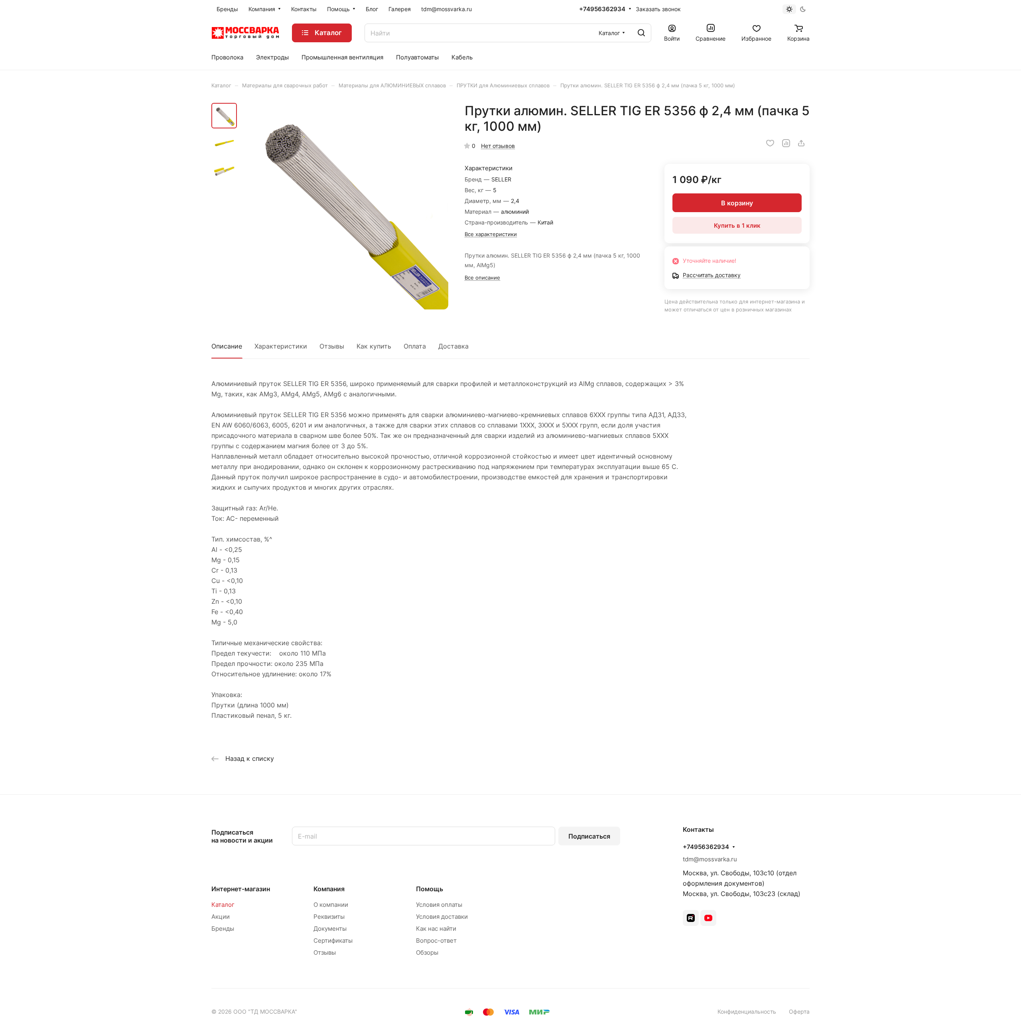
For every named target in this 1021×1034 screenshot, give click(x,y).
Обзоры (427, 952)
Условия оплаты (439, 904)
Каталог (223, 904)
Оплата (415, 346)
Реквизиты (329, 916)
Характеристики (280, 346)
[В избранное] (770, 143)
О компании (330, 904)
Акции (220, 916)
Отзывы (331, 346)
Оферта (799, 1011)
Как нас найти (436, 928)
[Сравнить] (786, 143)
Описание (226, 346)
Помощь (429, 889)
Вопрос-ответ (436, 940)
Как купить (374, 346)
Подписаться (589, 836)
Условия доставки (442, 916)
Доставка (453, 346)
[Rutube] (691, 918)
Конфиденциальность (746, 1011)
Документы (330, 928)
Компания (329, 889)
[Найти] (641, 33)
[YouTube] (708, 918)
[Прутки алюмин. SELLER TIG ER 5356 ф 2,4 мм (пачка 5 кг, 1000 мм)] (345, 206)
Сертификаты (333, 940)
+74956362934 (602, 9)
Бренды (222, 928)
